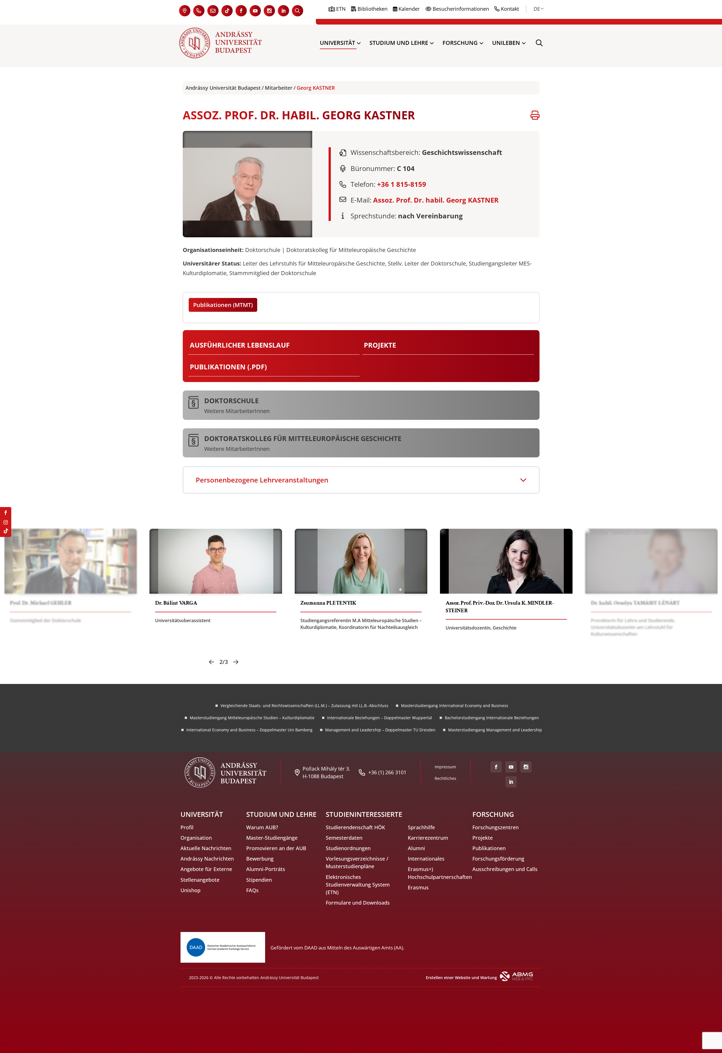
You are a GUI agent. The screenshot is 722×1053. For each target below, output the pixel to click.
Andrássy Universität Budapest (223, 87)
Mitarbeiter (278, 87)
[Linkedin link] (283, 10)
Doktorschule (231, 400)
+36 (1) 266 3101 (387, 772)
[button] (211, 662)
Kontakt (510, 8)
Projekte (380, 345)
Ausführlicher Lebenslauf (240, 345)
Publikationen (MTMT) (223, 305)
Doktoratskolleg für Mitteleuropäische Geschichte (302, 438)
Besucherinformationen (461, 8)
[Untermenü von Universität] (358, 43)
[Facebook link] (241, 10)
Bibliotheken (373, 8)
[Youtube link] (255, 10)
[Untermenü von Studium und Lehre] (432, 43)
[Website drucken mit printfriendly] (535, 115)
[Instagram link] (269, 10)
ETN (341, 8)
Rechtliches (445, 778)
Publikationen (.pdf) (228, 366)
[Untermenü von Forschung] (481, 43)
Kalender (409, 8)
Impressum (445, 766)
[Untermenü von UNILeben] (523, 43)
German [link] (537, 8)
